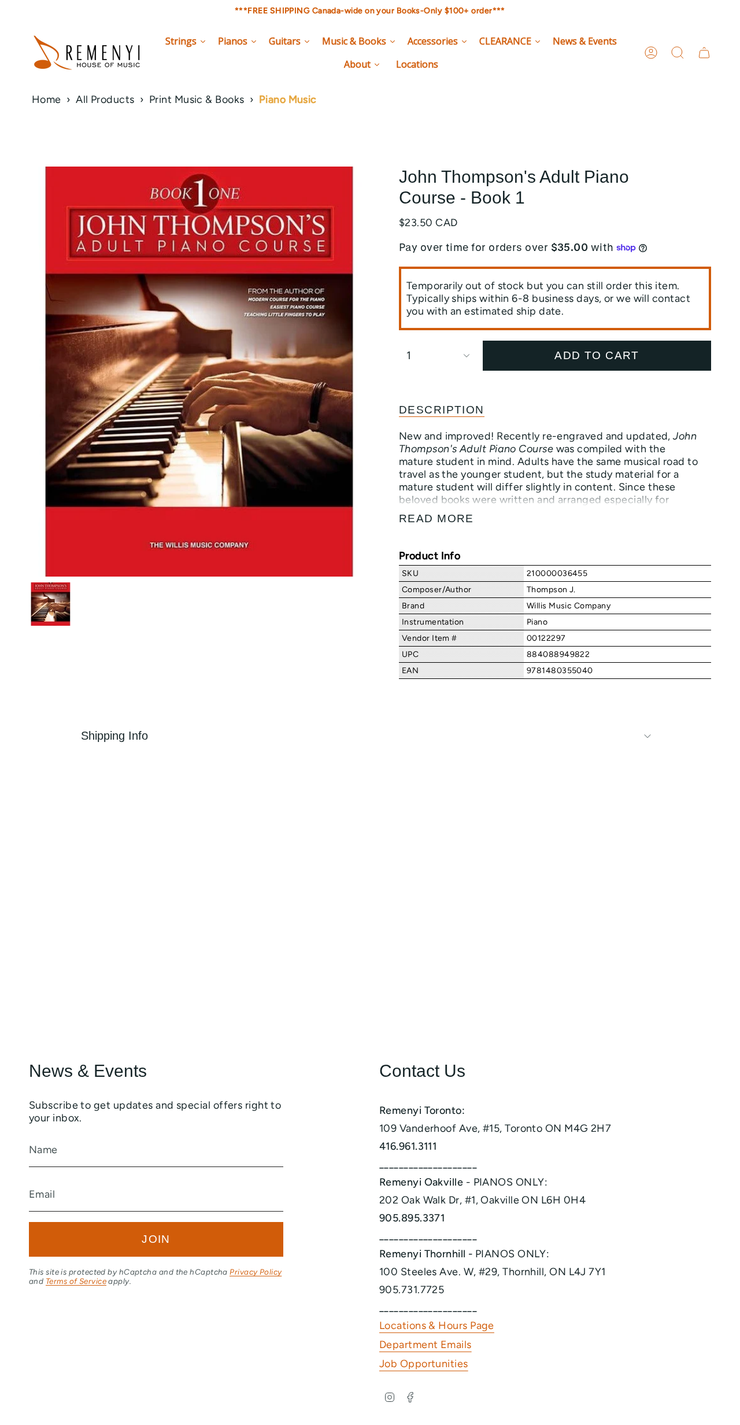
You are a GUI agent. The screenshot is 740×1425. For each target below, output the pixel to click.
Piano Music (288, 99)
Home (46, 99)
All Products (105, 99)
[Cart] (704, 52)
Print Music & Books (197, 99)
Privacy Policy (256, 1271)
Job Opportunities (423, 1363)
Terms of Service (76, 1281)
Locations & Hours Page (436, 1325)
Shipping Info (114, 735)
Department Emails (425, 1344)
